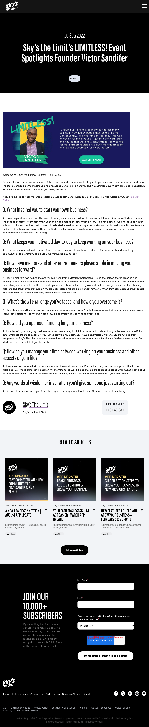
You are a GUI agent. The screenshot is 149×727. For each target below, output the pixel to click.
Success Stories (71, 694)
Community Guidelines (63, 707)
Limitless (74, 78)
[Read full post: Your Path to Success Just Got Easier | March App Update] (74, 479)
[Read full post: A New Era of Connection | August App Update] (26, 479)
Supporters (36, 694)
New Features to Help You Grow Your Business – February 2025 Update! (119, 514)
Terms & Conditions (20, 707)
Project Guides (122, 707)
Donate (87, 694)
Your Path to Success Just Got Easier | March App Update (71, 514)
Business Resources (100, 707)
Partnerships (52, 694)
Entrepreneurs (20, 694)
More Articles (74, 550)
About (6, 694)
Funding (82, 707)
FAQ (4, 707)
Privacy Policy (40, 707)
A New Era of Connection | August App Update (23, 512)
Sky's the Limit (13, 505)
